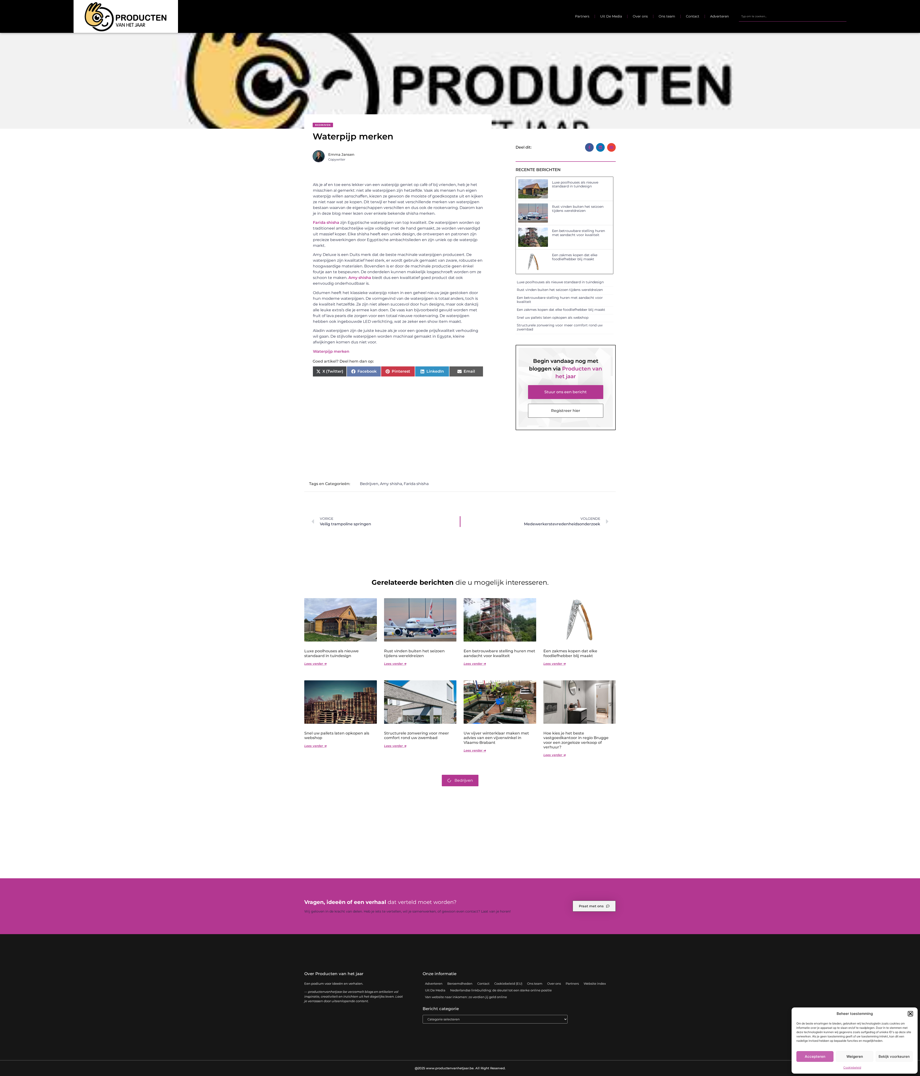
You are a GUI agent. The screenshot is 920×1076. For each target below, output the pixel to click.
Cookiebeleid (852, 1067)
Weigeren (854, 1056)
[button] (910, 1013)
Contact (692, 16)
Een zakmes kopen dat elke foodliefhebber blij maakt (574, 257)
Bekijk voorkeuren (894, 1056)
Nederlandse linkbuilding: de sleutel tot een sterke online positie (501, 990)
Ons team (667, 16)
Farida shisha (326, 222)
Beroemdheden (459, 983)
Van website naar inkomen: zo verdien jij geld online (466, 997)
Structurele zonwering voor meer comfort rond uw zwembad (560, 327)
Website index (595, 983)
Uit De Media (611, 16)
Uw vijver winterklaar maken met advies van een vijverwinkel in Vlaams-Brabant (496, 738)
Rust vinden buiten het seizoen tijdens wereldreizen (578, 208)
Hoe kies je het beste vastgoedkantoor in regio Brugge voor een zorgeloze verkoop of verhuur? (576, 740)
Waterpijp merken (331, 351)
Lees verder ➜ (315, 663)
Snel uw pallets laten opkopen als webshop (552, 317)
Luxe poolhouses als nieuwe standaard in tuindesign (575, 184)
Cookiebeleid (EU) (508, 983)
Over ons (640, 16)
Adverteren (719, 16)
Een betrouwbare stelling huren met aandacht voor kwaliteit (578, 233)
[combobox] (792, 16)
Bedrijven (323, 125)
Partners (582, 16)
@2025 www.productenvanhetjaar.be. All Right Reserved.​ (460, 1068)
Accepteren (815, 1056)
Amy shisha (359, 277)
